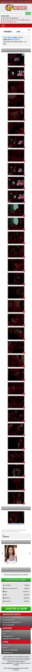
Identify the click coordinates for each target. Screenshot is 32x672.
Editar (18, 31)
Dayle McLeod (8, 37)
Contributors (6, 536)
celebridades (9, 663)
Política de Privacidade (10, 650)
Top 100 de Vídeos (8, 625)
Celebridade (7, 631)
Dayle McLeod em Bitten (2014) (16, 524)
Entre (2, 1)
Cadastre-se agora (16, 608)
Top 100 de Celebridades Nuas (12, 617)
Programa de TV (8, 636)
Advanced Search (5, 16)
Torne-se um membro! (9, 1)
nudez (17, 663)
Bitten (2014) (14, 40)
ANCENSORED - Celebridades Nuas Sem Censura (16, 8)
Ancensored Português (15, 668)
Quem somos (7, 645)
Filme (4, 634)
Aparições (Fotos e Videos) (11, 639)
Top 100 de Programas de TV (12, 623)
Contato (5, 648)
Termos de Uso (7, 653)
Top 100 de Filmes (8, 620)
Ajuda (26, 1)
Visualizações (7, 31)
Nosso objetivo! (20, 1)
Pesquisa (28, 13)
